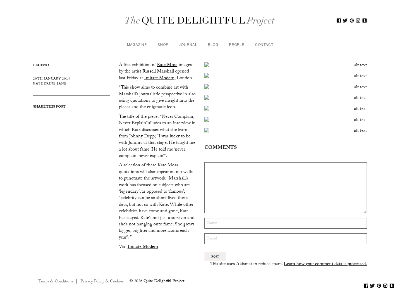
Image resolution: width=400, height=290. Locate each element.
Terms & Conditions (55, 281)
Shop (163, 44)
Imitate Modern (159, 78)
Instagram (358, 20)
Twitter (345, 20)
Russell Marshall (158, 72)
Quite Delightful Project (200, 20)
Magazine (137, 44)
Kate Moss (167, 65)
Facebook (338, 20)
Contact (264, 44)
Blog (213, 44)
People (237, 44)
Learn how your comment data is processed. (325, 264)
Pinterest (351, 20)
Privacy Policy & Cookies (102, 281)
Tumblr (364, 20)
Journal (188, 44)
